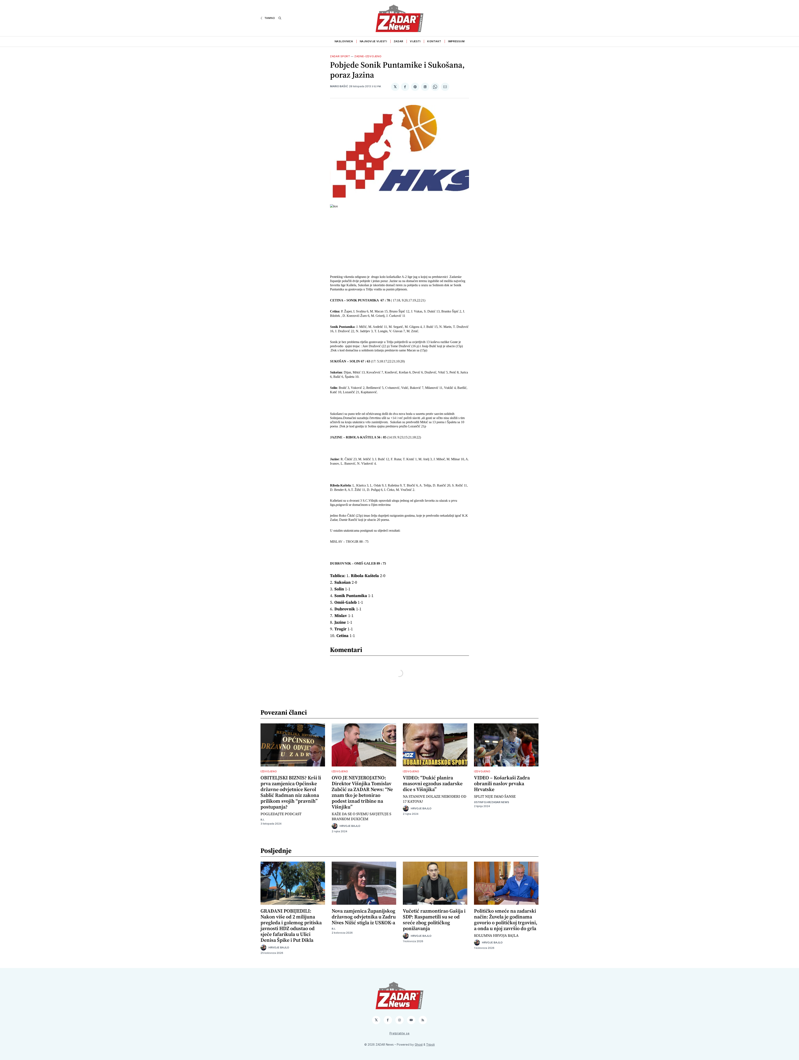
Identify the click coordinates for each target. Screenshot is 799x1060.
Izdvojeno (269, 771)
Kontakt (434, 41)
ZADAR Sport (340, 56)
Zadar (398, 41)
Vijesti (415, 41)
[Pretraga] (280, 18)
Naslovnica (344, 41)
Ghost (419, 1044)
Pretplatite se (400, 1033)
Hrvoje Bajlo (350, 825)
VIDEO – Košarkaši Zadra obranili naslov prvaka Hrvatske (502, 783)
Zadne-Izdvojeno (368, 56)
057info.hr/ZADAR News (491, 802)
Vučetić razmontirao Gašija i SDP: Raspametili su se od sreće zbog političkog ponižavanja (434, 919)
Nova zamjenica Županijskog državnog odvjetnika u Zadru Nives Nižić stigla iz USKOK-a (364, 916)
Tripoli (430, 1044)
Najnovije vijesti (373, 41)
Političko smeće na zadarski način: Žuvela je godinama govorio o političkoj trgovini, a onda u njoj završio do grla (505, 919)
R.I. (263, 819)
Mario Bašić (339, 86)
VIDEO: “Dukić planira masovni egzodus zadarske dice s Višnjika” (433, 783)
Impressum (456, 41)
